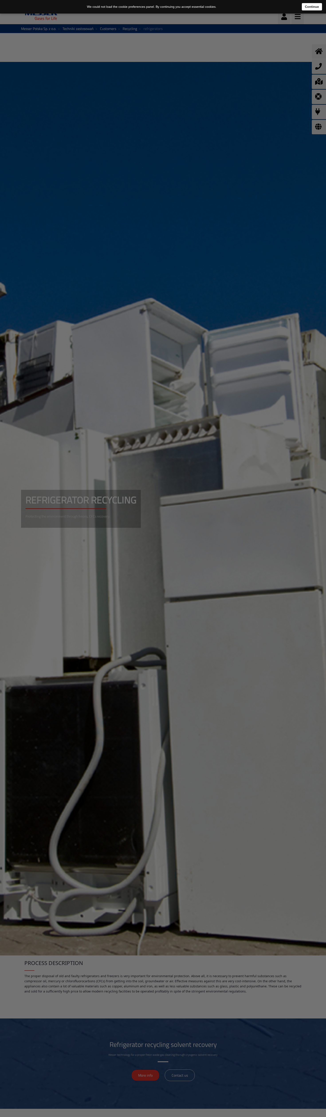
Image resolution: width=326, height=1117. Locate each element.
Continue (312, 6)
